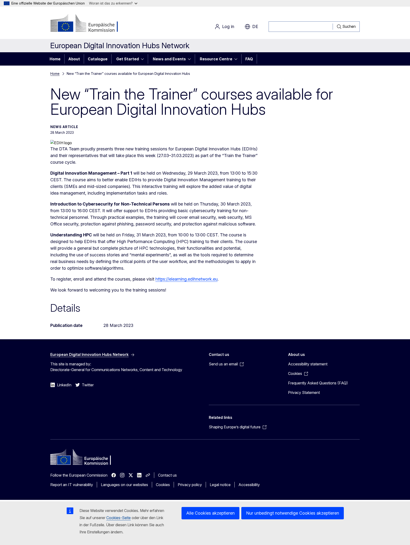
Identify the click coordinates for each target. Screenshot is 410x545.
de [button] (255, 26)
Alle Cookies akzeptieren (210, 513)
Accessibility (249, 484)
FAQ (249, 59)
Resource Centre (216, 59)
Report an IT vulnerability (71, 484)
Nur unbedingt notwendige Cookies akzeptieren (292, 513)
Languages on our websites (124, 484)
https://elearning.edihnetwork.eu (186, 279)
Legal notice (220, 484)
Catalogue (97, 59)
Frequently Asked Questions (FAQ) (318, 383)
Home (55, 59)
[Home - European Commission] (88, 23)
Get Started (127, 59)
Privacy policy (190, 484)
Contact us (167, 475)
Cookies (163, 484)
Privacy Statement (304, 392)
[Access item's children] (144, 59)
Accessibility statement (307, 364)
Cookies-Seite (118, 517)
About (74, 59)
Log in (228, 26)
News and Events (169, 59)
